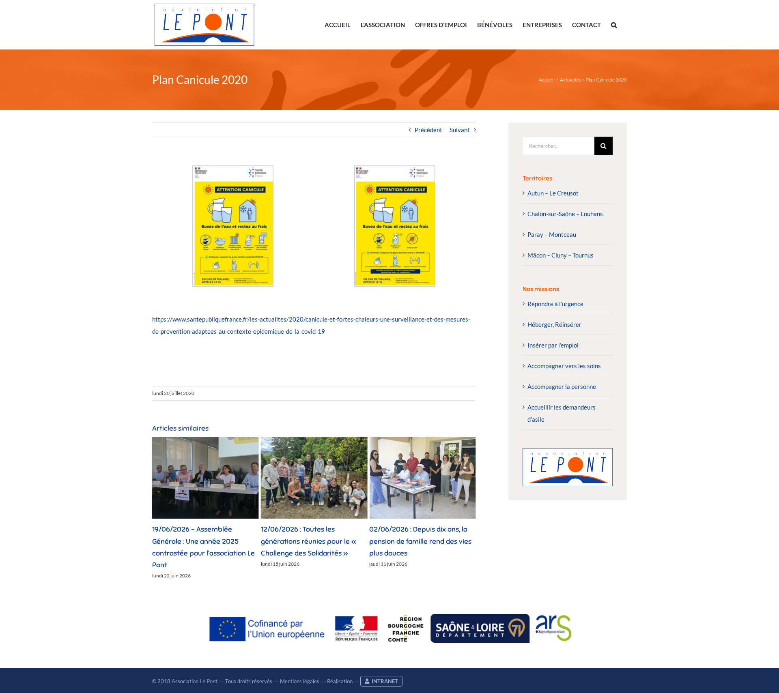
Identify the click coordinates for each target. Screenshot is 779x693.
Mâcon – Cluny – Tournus (560, 255)
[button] (614, 24)
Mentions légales (299, 681)
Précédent (428, 129)
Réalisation (340, 681)
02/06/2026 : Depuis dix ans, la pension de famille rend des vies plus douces (312, 541)
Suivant (460, 129)
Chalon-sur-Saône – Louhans (565, 213)
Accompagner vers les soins (564, 365)
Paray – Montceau (551, 234)
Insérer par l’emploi (553, 345)
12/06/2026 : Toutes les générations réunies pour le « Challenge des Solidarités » (199, 541)
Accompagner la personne (561, 386)
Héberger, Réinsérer (554, 324)
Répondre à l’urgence (555, 303)
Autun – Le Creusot (553, 193)
